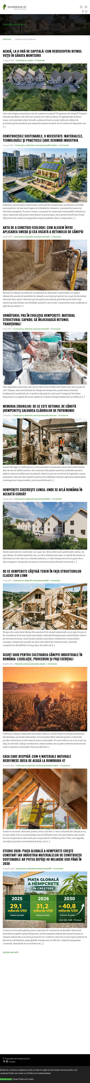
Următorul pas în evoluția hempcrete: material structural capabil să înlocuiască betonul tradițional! (39, 319)
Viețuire (30, 60)
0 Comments (40, 60)
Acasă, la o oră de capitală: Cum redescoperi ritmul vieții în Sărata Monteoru (42, 53)
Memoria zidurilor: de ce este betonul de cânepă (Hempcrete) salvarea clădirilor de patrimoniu (39, 408)
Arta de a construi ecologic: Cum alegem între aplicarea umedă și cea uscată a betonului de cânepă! (43, 229)
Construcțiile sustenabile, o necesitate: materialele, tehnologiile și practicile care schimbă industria (43, 138)
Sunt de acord (6, 1079)
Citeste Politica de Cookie (23, 1079)
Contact (12, 1062)
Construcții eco (21, 60)
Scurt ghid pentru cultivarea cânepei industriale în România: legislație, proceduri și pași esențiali (42, 656)
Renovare (52, 415)
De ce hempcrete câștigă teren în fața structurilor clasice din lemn (42, 573)
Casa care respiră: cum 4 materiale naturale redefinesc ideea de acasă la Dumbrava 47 (37, 758)
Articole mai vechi (10, 952)
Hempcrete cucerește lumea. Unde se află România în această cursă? (42, 491)
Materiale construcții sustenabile (39, 145)
